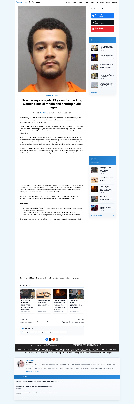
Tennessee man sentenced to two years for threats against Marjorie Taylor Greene (35, 321)
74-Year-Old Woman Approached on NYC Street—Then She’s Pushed (76, 304)
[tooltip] (46, 339)
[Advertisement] (52, 169)
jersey (41, 332)
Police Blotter (52, 95)
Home (25, 353)
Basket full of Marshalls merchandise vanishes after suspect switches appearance (50, 278)
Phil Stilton (44, 113)
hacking (26, 332)
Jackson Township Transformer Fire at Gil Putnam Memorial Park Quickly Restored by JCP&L (60, 305)
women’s (63, 332)
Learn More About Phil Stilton (33, 371)
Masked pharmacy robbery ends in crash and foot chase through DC (44, 303)
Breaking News (33, 353)
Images (34, 332)
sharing (48, 332)
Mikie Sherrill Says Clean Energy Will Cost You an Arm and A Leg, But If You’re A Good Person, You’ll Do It (69, 321)
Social (56, 332)
